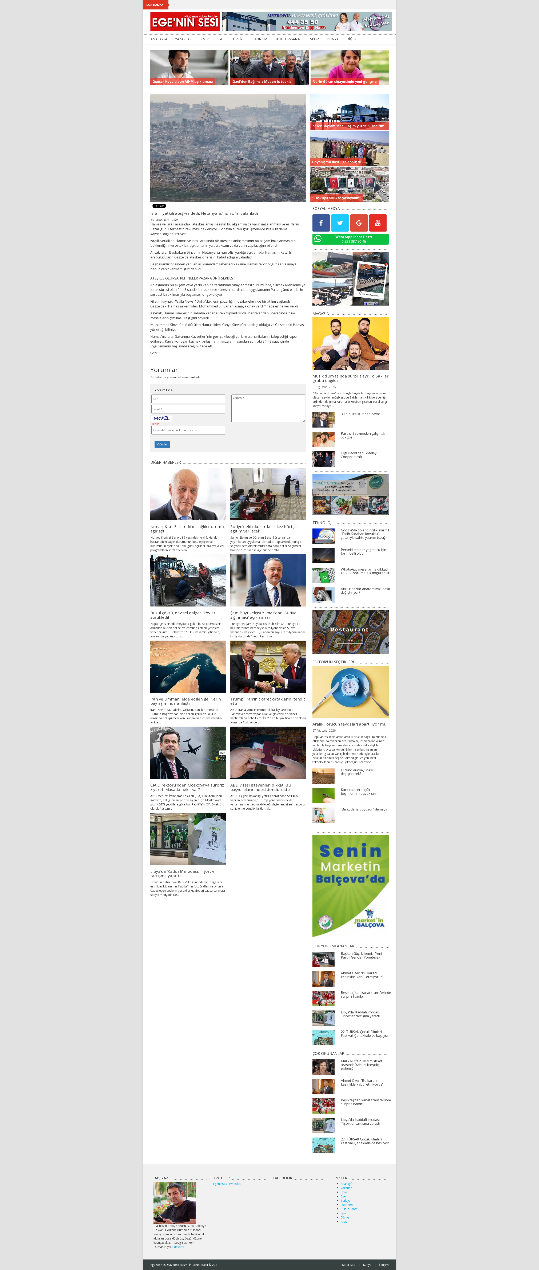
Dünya (345, 1217)
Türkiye (346, 1200)
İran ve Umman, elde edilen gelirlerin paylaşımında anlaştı (185, 701)
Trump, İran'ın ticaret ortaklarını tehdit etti (267, 701)
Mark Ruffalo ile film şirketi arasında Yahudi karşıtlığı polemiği (362, 1065)
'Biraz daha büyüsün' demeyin (364, 809)
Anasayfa (347, 1184)
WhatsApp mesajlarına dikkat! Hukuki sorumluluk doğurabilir (365, 571)
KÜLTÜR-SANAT (289, 39)
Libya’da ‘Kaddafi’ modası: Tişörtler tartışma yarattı (183, 873)
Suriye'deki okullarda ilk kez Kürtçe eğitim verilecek (263, 529)
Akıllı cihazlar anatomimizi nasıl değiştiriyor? (365, 591)
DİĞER (351, 39)
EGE (220, 39)
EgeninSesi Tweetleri (227, 1184)
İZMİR (204, 39)
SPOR (314, 39)
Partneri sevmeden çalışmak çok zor (363, 435)
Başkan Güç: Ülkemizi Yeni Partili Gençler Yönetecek (361, 955)
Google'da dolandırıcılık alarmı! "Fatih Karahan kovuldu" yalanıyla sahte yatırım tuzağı (365, 534)
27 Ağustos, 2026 (324, 387)
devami (179, 1247)
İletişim (384, 1265)
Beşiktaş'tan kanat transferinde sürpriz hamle (366, 994)
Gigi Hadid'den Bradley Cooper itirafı (358, 455)
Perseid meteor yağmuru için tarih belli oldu (363, 551)
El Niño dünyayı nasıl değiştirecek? (357, 772)
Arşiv (344, 1222)
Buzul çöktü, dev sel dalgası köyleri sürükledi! (183, 615)
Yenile (155, 424)
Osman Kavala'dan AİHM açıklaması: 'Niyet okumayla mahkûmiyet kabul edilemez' (236, 5)
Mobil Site (348, 1265)
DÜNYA (333, 39)
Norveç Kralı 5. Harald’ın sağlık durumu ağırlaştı (187, 529)
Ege (343, 1196)
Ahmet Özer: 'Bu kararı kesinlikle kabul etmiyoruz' (362, 975)
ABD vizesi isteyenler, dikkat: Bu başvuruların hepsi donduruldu (260, 787)
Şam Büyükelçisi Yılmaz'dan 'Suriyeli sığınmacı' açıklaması (264, 615)
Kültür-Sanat (349, 1209)
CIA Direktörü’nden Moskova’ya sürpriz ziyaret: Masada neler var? (187, 787)
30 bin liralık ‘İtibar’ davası (361, 414)
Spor (344, 1213)
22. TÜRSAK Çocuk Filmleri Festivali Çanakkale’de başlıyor (365, 1033)
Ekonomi (347, 1205)
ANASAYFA (159, 39)
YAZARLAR (183, 39)
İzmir (344, 1192)
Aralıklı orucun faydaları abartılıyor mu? (350, 724)
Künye (367, 1265)
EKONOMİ (260, 39)
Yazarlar (346, 1188)
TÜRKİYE (237, 39)
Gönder (162, 444)
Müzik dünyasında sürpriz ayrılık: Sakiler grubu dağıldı (350, 378)
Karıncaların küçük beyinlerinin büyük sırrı (359, 791)
